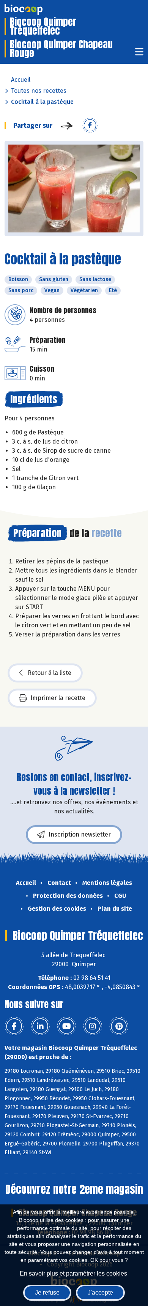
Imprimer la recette (57, 698)
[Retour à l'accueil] (35, 9)
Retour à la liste (49, 672)
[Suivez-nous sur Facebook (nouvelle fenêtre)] (14, 1026)
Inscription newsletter (80, 834)
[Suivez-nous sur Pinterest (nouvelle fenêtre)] (118, 1026)
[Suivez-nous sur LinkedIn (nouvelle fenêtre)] (40, 1026)
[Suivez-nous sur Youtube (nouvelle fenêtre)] (66, 1026)
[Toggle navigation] (139, 54)
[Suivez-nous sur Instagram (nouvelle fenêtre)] (92, 1026)
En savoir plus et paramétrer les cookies (73, 1273)
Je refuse (47, 1292)
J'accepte (100, 1292)
